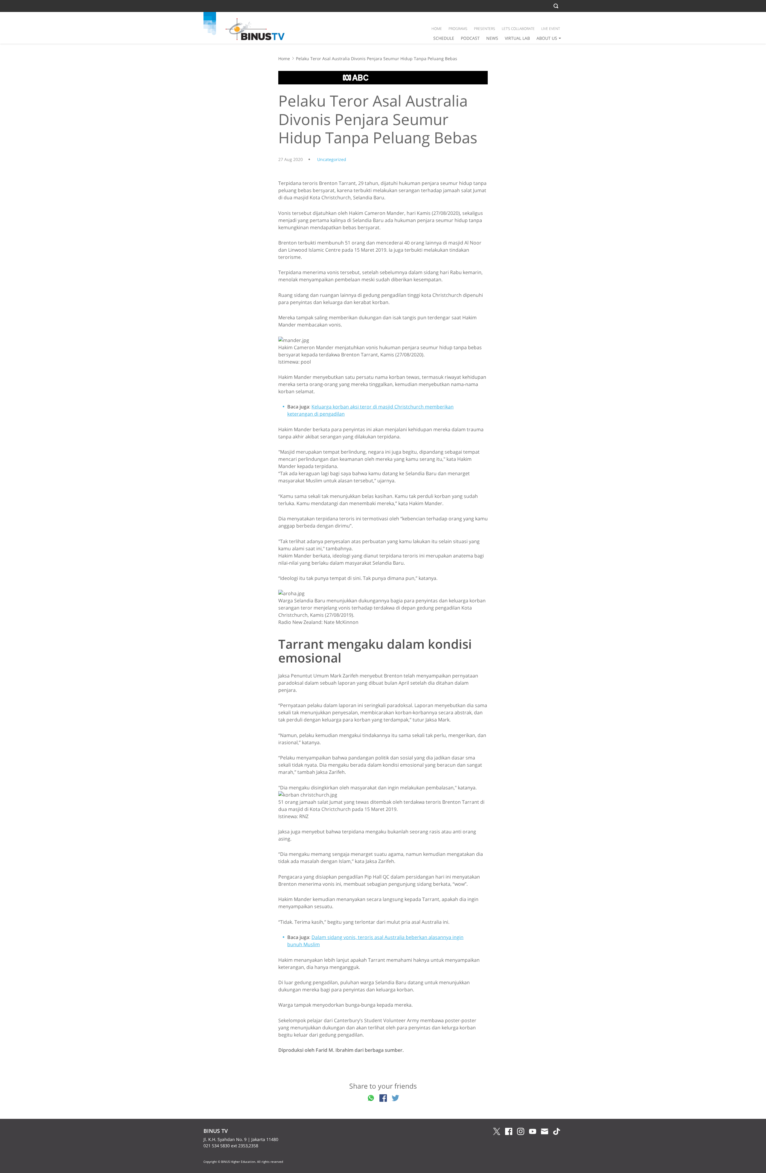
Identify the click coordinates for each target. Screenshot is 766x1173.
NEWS (492, 38)
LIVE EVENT (550, 28)
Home (284, 58)
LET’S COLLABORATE (518, 28)
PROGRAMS (458, 28)
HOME (436, 28)
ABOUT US (546, 38)
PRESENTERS (484, 28)
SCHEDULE (443, 38)
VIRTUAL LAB (517, 38)
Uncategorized (331, 159)
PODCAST (470, 38)
